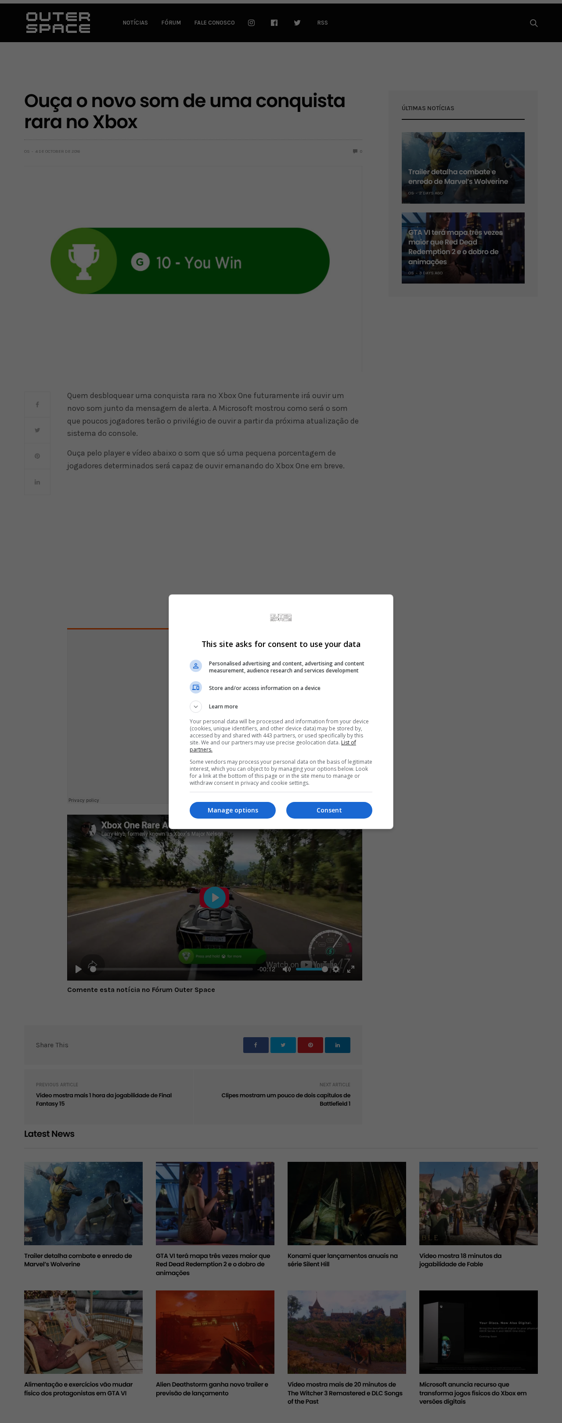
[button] (281, 707)
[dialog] (281, 711)
